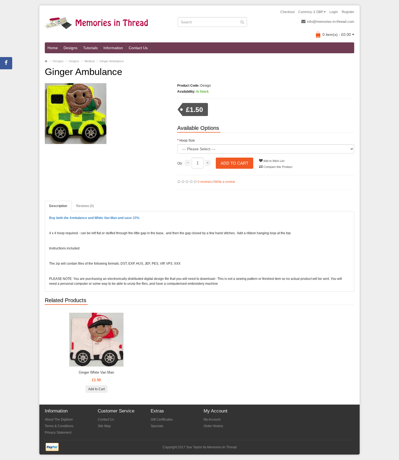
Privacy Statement (58, 432)
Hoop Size (187, 140)
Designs (70, 48)
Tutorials (90, 48)
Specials (157, 426)
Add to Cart (234, 163)
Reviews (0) (85, 206)
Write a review (224, 182)
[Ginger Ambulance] (107, 114)
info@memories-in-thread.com (330, 22)
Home (52, 48)
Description (58, 206)
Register (348, 12)
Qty (179, 163)
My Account (212, 419)
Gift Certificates (162, 419)
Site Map (104, 426)
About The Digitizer (59, 419)
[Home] (46, 61)
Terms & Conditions (59, 426)
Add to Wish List (273, 160)
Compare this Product (277, 166)
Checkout (287, 12)
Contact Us (138, 48)
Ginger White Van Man (96, 372)
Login (334, 12)
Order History (213, 426)
